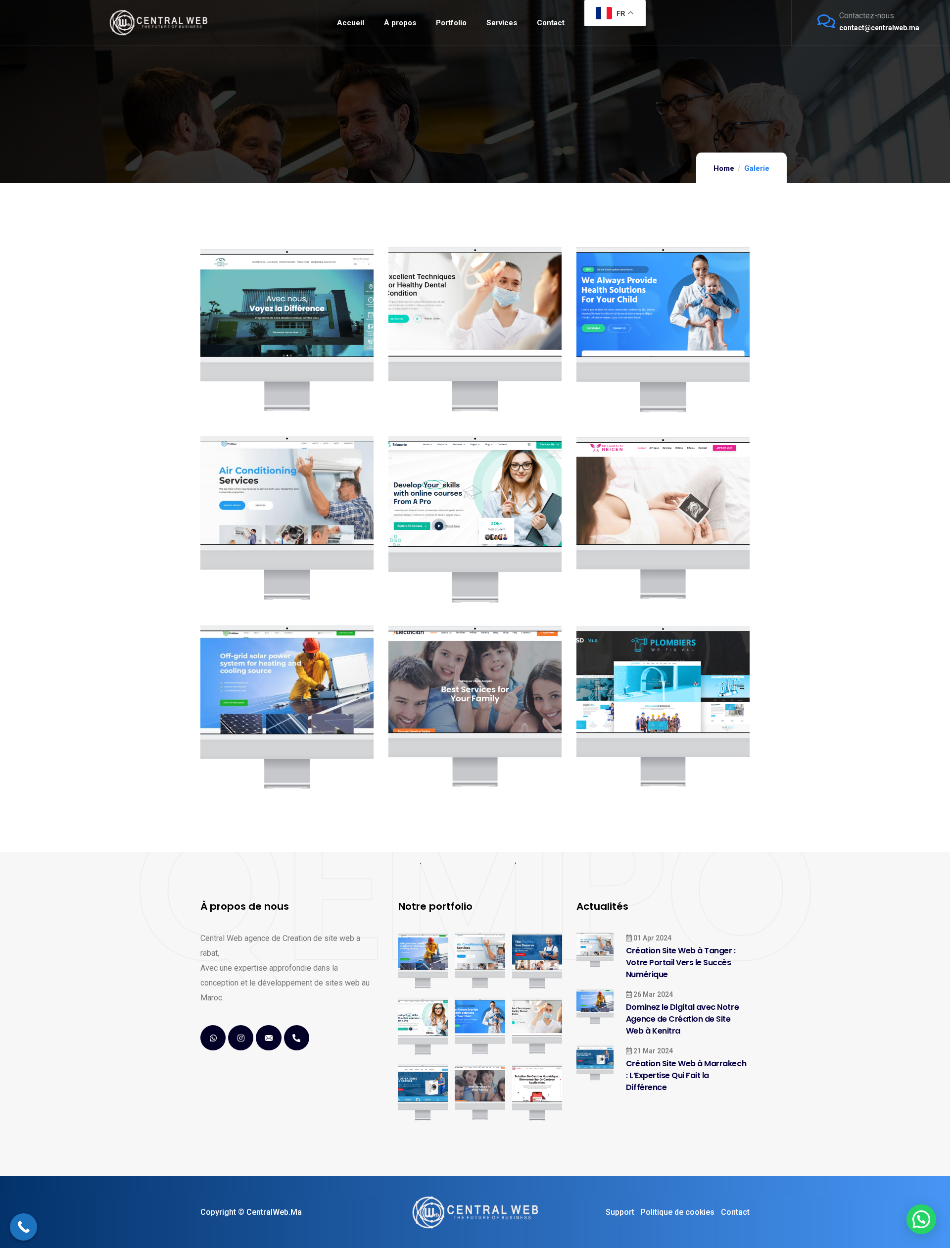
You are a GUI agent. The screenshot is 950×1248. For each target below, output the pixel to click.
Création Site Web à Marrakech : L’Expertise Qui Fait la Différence (686, 1075)
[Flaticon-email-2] (268, 1037)
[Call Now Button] (23, 1227)
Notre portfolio (435, 906)
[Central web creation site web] (475, 1212)
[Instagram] (240, 1037)
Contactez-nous (866, 15)
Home (723, 168)
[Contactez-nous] (826, 21)
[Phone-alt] (296, 1037)
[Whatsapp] (213, 1037)
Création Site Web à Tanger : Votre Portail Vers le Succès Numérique (681, 962)
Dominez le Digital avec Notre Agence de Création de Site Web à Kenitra (682, 1019)
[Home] (158, 22)
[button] (921, 1219)
